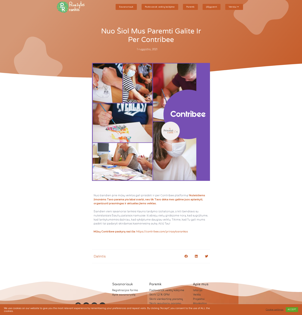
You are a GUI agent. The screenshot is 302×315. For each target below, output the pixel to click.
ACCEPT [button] (292, 309)
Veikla (197, 294)
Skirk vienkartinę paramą (166, 299)
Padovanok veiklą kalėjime (166, 290)
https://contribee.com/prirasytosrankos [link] (162, 231)
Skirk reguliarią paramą (165, 303)
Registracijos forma (125, 290)
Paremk (155, 284)
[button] (186, 256)
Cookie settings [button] (274, 309)
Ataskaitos (200, 303)
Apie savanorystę (124, 294)
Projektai (199, 299)
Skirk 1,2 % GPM (159, 294)
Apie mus (200, 284)
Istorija (197, 290)
